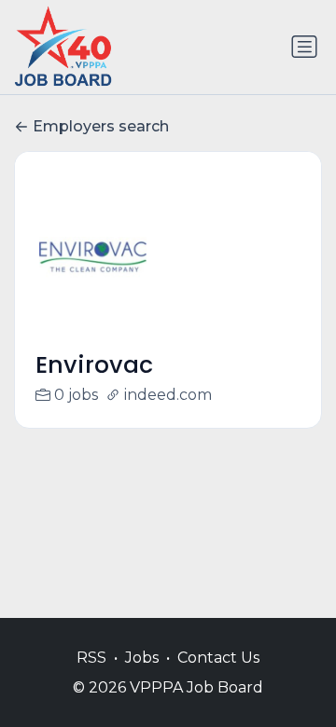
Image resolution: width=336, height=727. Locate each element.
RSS (91, 657)
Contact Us (218, 657)
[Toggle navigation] (304, 46)
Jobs (142, 657)
